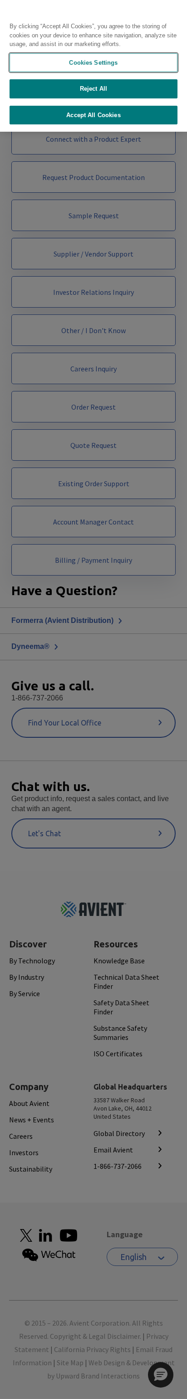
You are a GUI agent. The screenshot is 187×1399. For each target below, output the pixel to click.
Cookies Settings (93, 62)
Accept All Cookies (93, 115)
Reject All (93, 88)
